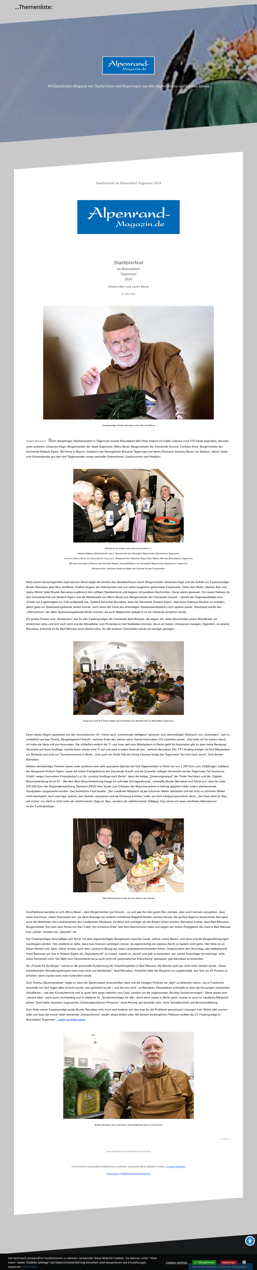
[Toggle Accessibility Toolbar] (250, 1241)
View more (30, 1267)
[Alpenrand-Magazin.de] (128, 66)
